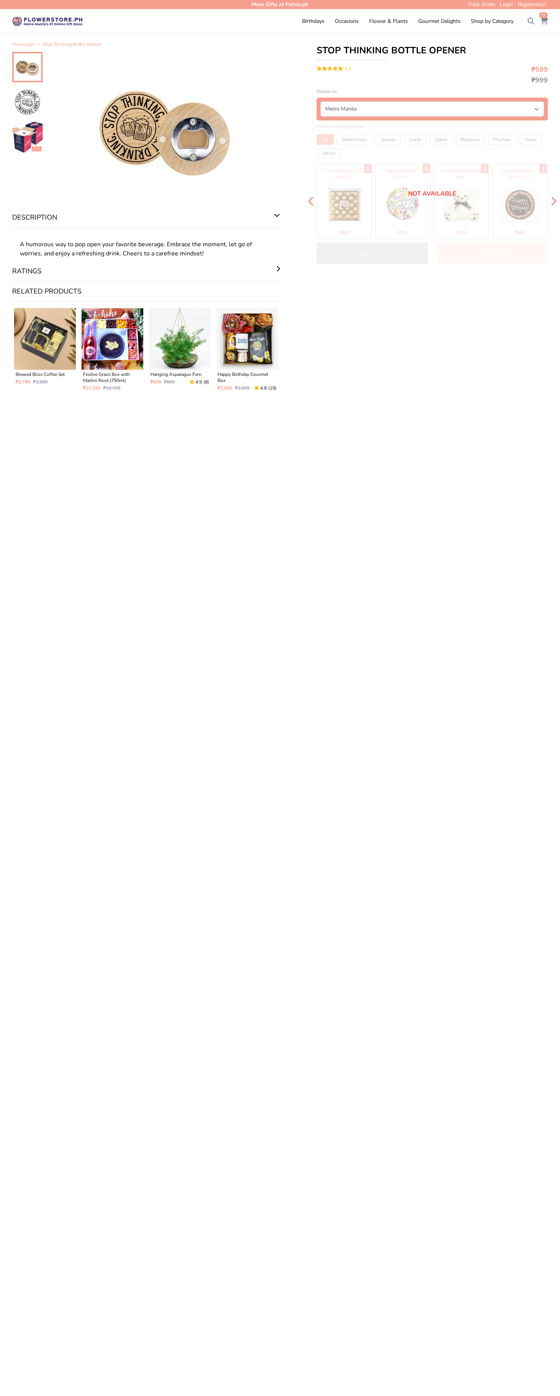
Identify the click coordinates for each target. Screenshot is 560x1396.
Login (506, 4)
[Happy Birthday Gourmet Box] (247, 352)
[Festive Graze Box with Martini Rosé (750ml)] (112, 352)
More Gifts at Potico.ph (279, 4)
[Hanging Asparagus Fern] (180, 352)
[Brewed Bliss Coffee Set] (45, 352)
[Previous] (311, 201)
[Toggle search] (531, 21)
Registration (532, 4)
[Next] (553, 201)
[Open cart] (544, 21)
